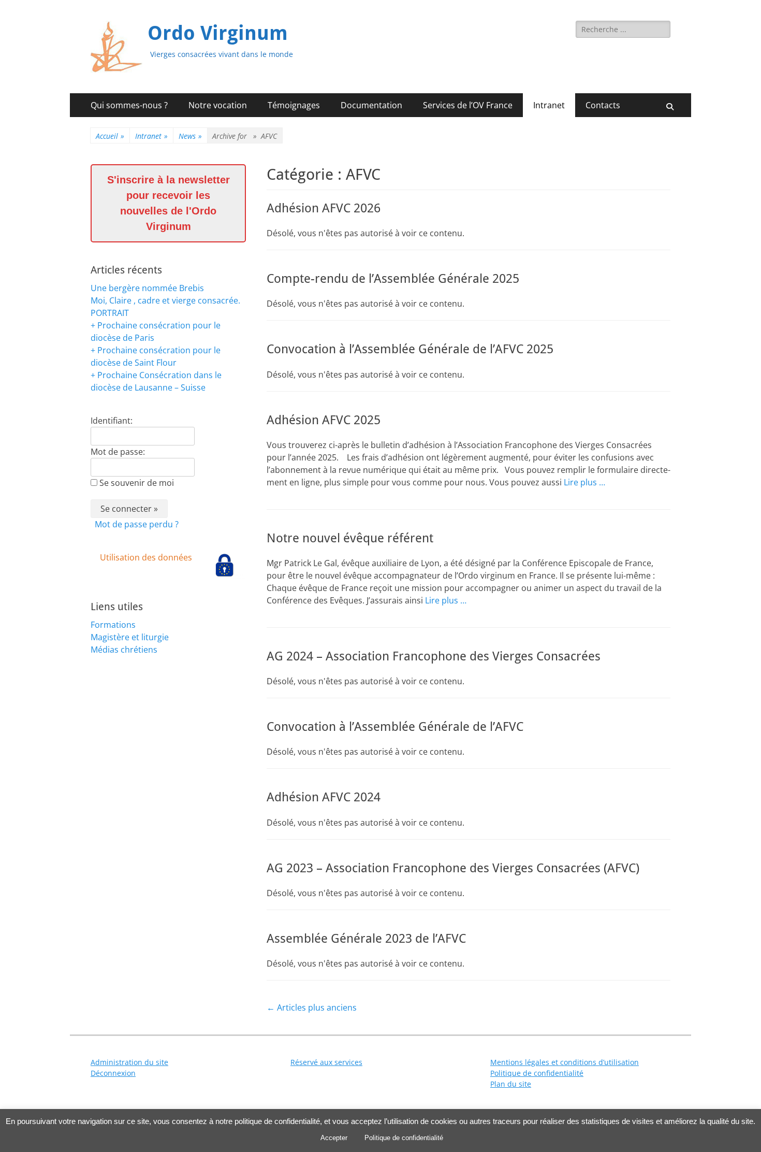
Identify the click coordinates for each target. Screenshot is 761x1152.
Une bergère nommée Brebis (147, 288)
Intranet (549, 105)
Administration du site (129, 1062)
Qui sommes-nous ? (129, 105)
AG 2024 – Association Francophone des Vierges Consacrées (434, 656)
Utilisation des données (146, 557)
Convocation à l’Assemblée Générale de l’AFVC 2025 (410, 349)
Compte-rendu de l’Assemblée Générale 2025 (393, 278)
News (190, 136)
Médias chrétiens (124, 649)
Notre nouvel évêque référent (350, 538)
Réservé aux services (326, 1062)
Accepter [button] (333, 1138)
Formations (113, 624)
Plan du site (510, 1084)
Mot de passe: (118, 451)
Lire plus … (584, 482)
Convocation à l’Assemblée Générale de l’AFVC (395, 726)
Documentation (371, 105)
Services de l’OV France (468, 105)
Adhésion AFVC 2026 (323, 208)
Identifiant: (112, 420)
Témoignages (294, 105)
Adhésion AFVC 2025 (323, 420)
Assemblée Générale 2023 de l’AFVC (366, 938)
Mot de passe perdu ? (137, 524)
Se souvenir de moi (136, 482)
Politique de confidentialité (536, 1073)
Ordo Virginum (218, 33)
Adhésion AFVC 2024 (323, 797)
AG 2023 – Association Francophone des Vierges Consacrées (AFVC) (453, 868)
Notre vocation (217, 105)
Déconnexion (113, 1073)
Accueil (110, 136)
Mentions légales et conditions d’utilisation (564, 1062)
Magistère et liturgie (130, 637)
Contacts (603, 105)
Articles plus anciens (312, 1007)
